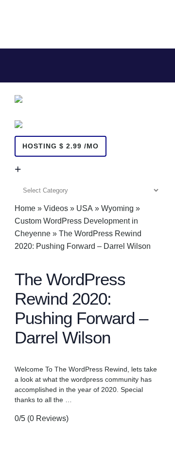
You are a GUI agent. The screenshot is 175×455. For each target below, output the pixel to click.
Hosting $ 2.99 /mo (60, 146)
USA (84, 208)
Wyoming (117, 208)
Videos (56, 208)
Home (25, 208)
